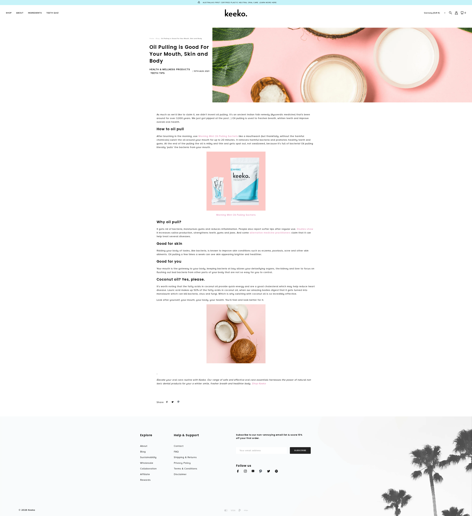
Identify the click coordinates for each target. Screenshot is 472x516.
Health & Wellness (162, 69)
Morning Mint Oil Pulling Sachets (218, 136)
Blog (158, 38)
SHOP (9, 13)
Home (151, 38)
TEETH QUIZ (52, 13)
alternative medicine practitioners (270, 232)
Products (183, 69)
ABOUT (19, 13)
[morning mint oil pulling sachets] (236, 181)
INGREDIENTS (35, 13)
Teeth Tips (157, 73)
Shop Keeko (259, 383)
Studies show (305, 229)
